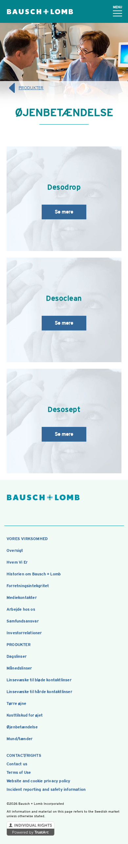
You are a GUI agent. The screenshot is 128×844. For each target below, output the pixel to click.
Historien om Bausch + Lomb (34, 574)
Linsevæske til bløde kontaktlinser (39, 680)
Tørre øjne (16, 703)
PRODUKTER (31, 88)
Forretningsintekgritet (28, 585)
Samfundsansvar (23, 621)
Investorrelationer (24, 633)
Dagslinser (17, 656)
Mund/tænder (19, 738)
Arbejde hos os (21, 609)
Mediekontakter (22, 597)
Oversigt (15, 550)
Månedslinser (19, 668)
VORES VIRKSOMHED (27, 538)
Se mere (64, 211)
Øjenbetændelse (22, 727)
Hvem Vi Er (17, 562)
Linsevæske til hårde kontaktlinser (39, 691)
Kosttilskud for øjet (25, 715)
